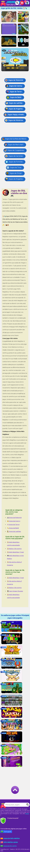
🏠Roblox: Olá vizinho (14, 548)
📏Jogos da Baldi (13, 528)
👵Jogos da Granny (13, 521)
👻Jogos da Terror (13, 524)
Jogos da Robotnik (15, 80)
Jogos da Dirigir (15, 173)
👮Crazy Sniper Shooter (15, 591)
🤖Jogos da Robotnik (14, 517)
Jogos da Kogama (16, 109)
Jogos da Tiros (15, 167)
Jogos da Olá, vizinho (10, 846)
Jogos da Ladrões (15, 103)
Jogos (27, 813)
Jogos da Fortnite (16, 162)
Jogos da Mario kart (15, 144)
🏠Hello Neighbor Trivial (15, 552)
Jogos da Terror (16, 92)
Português (7, 831)
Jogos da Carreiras (15, 156)
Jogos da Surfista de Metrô (15, 139)
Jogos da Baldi (15, 97)
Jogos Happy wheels (16, 114)
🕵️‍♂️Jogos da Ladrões (14, 531)
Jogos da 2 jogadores (15, 150)
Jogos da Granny (15, 86)
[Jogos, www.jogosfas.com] (11, 3)
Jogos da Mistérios (15, 120)
